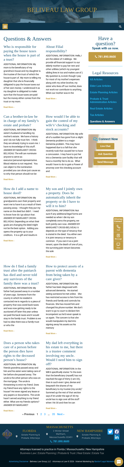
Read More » (9, 107)
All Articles (96, 79)
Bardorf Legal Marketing (104, 461)
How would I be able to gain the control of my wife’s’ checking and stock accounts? (63, 122)
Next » (60, 414)
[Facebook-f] (117, 432)
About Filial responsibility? (56, 49)
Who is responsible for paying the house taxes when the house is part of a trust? (22, 53)
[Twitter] (110, 432)
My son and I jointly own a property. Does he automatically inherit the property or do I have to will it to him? (64, 197)
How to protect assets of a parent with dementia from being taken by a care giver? (64, 272)
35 (53, 414)
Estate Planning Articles (104, 92)
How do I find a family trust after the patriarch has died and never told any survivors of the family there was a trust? (21, 274)
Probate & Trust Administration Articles (103, 100)
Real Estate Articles (101, 108)
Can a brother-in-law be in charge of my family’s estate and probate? (21, 120)
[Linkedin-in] (117, 437)
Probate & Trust (66, 453)
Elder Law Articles (100, 85)
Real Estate (83, 453)
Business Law (28, 453)
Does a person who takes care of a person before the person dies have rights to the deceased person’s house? (22, 351)
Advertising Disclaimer (18, 461)
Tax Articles (97, 115)
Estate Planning (47, 453)
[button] (5, 26)
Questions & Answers (102, 121)
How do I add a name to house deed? (21, 191)
